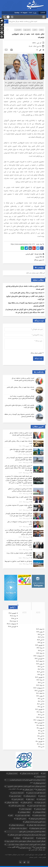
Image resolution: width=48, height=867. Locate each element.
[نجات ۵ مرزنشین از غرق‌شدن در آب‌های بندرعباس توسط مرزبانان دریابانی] (24, 491)
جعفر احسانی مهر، (16, 796)
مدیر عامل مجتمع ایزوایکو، (38, 828)
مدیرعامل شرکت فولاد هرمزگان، (37, 825)
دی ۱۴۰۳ (40, 666)
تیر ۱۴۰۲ (40, 715)
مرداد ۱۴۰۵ (13, 616)
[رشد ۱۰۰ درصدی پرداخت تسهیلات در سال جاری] (24, 524)
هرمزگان (17, 838)
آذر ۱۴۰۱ (40, 733)
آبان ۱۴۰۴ (40, 640)
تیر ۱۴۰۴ (40, 650)
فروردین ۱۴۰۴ (39, 658)
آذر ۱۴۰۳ (40, 669)
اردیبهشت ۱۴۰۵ (11, 624)
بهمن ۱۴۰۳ (39, 664)
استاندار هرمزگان (12, 773)
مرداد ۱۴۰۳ (40, 680)
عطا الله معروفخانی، (40, 812)
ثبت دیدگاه (38, 358)
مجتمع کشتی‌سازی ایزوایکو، (37, 819)
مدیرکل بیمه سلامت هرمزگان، (18, 828)
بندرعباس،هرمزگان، (30, 796)
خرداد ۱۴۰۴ (39, 653)
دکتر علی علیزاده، (40, 802)
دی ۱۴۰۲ (40, 699)
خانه (41, 30)
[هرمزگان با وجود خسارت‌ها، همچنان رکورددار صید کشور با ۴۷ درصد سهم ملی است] (24, 516)
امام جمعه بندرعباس (17, 793)
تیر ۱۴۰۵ (13, 618)
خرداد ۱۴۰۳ (39, 685)
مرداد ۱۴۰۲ (40, 712)
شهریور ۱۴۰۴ (39, 645)
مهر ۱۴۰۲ (40, 707)
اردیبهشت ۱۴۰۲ (38, 720)
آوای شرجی (29, 254)
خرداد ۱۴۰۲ (39, 717)
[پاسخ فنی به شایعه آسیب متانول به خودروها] (24, 563)
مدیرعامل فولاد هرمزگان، (17, 825)
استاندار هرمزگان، (40, 777)
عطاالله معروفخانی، (25, 812)
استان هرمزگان (41, 789)
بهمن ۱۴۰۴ (39, 632)
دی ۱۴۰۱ (40, 731)
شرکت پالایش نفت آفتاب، (17, 806)
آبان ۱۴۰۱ (40, 736)
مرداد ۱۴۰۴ (40, 648)
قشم (11, 815)
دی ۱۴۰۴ (40, 634)
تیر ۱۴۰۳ (40, 682)
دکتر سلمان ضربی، (18, 799)
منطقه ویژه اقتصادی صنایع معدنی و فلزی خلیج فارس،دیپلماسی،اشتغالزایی (32, 831)
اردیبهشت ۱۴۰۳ (38, 688)
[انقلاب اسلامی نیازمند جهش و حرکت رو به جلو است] (24, 555)
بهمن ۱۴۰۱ (40, 728)
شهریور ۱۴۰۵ (12, 613)
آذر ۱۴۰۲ (40, 701)
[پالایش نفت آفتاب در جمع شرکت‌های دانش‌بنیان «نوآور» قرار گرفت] (24, 408)
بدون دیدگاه (38, 260)
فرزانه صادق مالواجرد (39, 815)
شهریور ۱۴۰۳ (39, 677)
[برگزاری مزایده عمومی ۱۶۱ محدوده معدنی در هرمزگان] (24, 508)
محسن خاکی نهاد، (21, 819)
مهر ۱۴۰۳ (40, 674)
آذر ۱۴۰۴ (40, 637)
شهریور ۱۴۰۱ (39, 741)
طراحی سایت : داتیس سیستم (37, 857)
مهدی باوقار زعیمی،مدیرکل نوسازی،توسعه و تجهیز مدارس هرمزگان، (27, 835)
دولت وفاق (31, 799)
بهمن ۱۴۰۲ (39, 696)
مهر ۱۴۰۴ (40, 642)
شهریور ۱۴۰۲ (39, 709)
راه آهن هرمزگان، (27, 802)
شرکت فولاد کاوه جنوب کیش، (37, 806)
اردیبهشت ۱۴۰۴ (38, 656)
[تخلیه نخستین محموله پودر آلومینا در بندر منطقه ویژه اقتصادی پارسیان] (24, 417)
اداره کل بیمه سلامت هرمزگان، (30, 773)
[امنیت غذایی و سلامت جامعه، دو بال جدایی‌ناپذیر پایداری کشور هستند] (24, 381)
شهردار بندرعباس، (40, 809)
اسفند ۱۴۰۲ (39, 693)
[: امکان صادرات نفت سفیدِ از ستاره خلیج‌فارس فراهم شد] (6, 49)
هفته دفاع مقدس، (40, 848)
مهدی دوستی (41, 838)
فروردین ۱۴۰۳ (39, 691)
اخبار (35, 30)
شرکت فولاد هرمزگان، (12, 802)
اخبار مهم (27, 30)
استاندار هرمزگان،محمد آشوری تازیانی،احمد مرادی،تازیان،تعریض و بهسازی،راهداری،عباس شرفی (27, 780)
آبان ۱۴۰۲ (40, 704)
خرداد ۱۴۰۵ (13, 621)
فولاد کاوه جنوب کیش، (23, 815)
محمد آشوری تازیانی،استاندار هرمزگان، (35, 822)
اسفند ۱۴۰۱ (40, 725)
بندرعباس (42, 796)
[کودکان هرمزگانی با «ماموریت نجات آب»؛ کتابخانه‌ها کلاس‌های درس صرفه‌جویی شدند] (24, 399)
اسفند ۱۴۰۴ (39, 629)
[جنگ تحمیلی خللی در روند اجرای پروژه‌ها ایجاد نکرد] (24, 499)
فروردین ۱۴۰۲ (39, 723)
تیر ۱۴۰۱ (40, 747)
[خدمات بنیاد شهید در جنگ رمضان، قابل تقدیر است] (24, 390)
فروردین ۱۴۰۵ (12, 626)
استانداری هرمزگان (40, 783)
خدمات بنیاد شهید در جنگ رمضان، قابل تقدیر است (26, 293)
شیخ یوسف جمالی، (26, 809)
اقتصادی (18, 30)
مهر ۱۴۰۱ (40, 739)
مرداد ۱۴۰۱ (40, 744)
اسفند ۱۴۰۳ (39, 661)
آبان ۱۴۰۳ (40, 672)
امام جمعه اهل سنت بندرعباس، (36, 793)
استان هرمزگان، (29, 789)
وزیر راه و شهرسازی (25, 848)
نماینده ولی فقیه (28, 838)
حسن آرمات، (41, 799)
